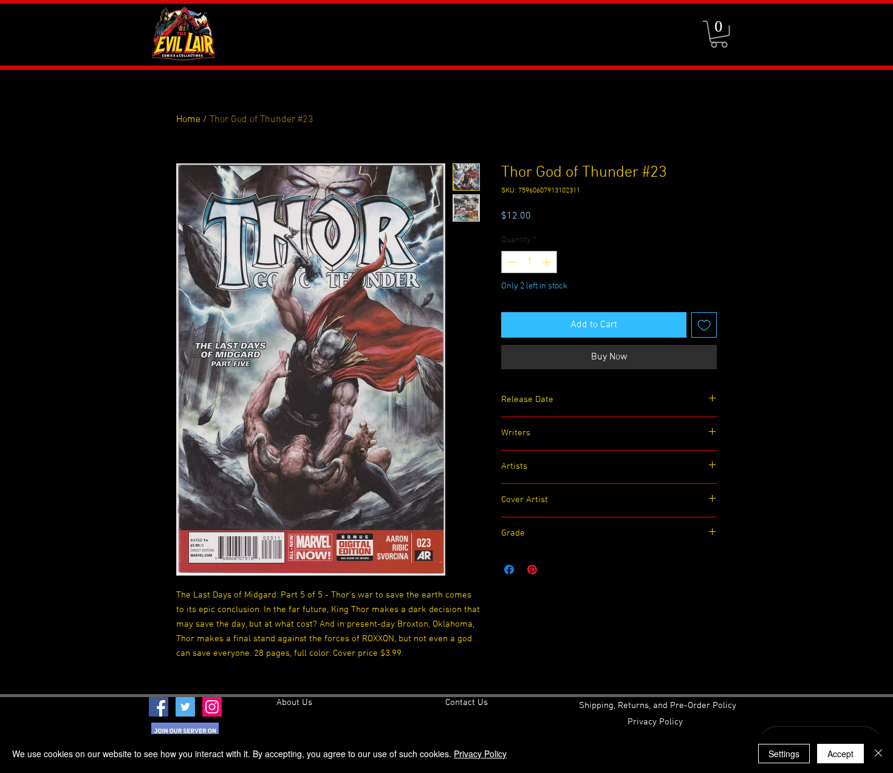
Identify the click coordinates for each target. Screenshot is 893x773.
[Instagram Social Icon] (212, 707)
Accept (840, 753)
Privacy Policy (480, 753)
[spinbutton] (529, 262)
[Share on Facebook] (509, 569)
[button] (719, 34)
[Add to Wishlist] (704, 325)
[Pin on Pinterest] (532, 569)
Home (188, 120)
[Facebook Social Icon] (158, 707)
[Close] (878, 753)
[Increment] (547, 262)
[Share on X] (555, 569)
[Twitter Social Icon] (185, 707)
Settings (783, 753)
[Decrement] (510, 262)
